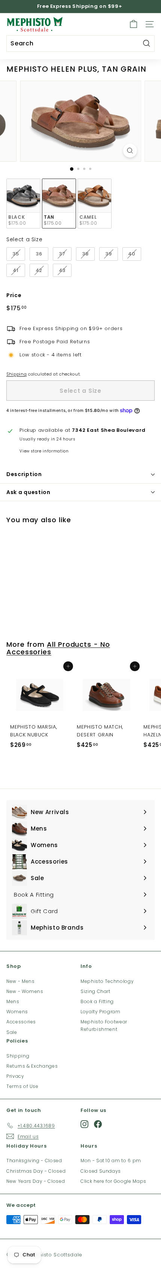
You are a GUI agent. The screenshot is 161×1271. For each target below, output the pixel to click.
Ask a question (28, 492)
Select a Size (24, 239)
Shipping (16, 374)
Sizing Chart (95, 991)
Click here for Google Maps (113, 1181)
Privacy (15, 1076)
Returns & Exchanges (32, 1066)
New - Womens (24, 991)
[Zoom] (130, 151)
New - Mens (20, 981)
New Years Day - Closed (35, 1181)
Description (24, 474)
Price (13, 295)
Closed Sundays (100, 1171)
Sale (11, 1032)
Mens (12, 1001)
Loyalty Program (100, 1011)
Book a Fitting (97, 1001)
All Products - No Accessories (58, 648)
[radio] (23, 203)
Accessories (21, 1022)
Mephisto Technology (107, 981)
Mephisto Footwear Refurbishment (103, 1025)
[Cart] (133, 24)
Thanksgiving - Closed (34, 1160)
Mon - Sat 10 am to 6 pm (110, 1160)
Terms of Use (22, 1086)
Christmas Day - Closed (36, 1171)
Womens (17, 1011)
